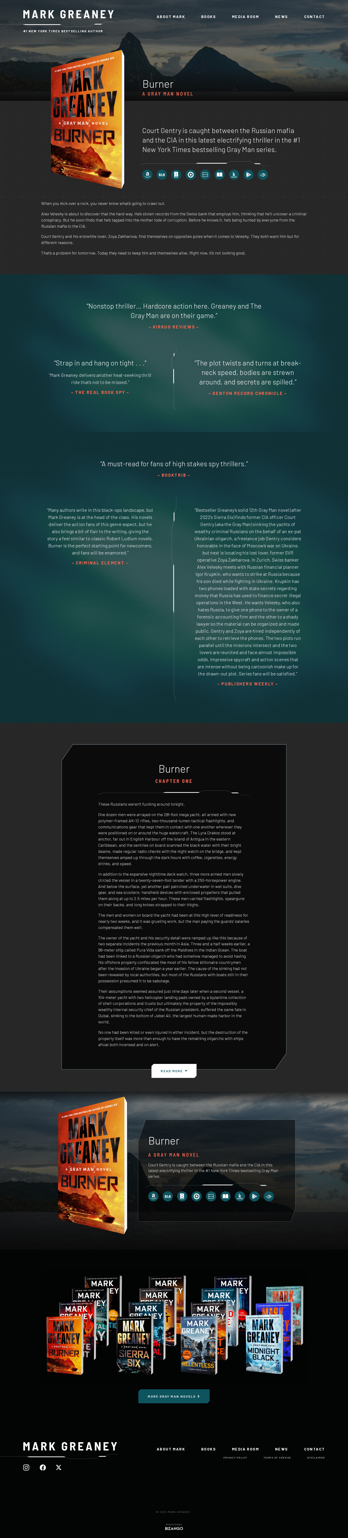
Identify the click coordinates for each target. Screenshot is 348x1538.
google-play (248, 175)
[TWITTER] (61, 1468)
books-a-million (176, 175)
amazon (147, 175)
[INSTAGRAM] (29, 1468)
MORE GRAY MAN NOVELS (172, 1396)
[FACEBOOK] (45, 1468)
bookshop (205, 175)
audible (263, 175)
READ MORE (172, 1071)
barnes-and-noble (162, 175)
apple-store (219, 175)
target (191, 175)
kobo (234, 175)
